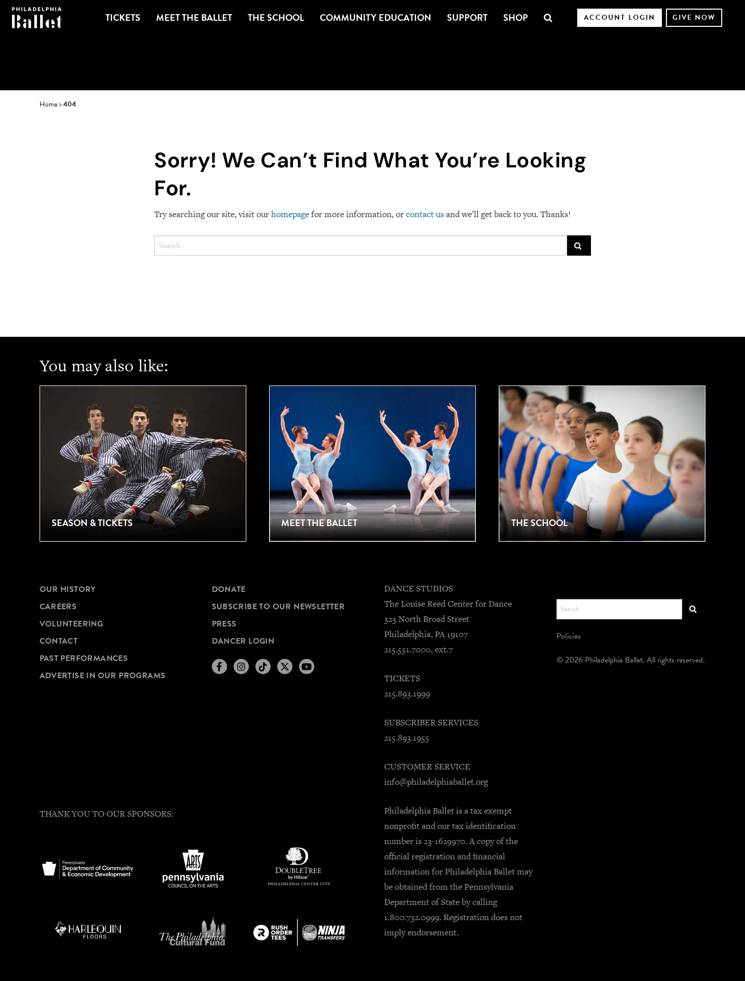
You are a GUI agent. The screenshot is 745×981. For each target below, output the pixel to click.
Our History (68, 589)
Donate (229, 589)
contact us (425, 214)
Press (224, 624)
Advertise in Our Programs (103, 676)
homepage (290, 214)
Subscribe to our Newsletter (278, 607)
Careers (58, 607)
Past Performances (84, 658)
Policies (568, 636)
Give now (694, 17)
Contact (59, 641)
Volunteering (71, 624)
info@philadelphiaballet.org (436, 782)
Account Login (619, 17)
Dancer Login (243, 641)
